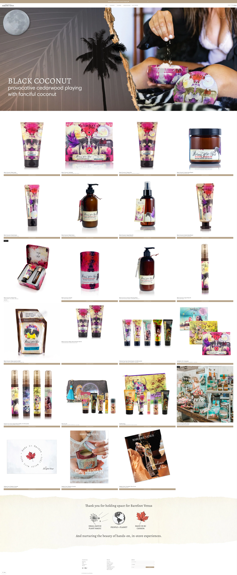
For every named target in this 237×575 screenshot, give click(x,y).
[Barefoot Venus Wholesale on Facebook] (83, 568)
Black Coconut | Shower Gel (125, 172)
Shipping (84, 561)
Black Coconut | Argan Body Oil (126, 235)
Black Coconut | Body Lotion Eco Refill (12, 361)
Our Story (108, 561)
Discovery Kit (64, 423)
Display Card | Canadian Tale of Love (127, 486)
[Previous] (89, 1)
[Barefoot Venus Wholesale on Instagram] (85, 568)
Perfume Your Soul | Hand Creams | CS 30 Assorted (130, 361)
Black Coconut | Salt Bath (67, 172)
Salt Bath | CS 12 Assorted (183, 361)
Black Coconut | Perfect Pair (10, 297)
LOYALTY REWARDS (135, 5)
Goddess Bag (122, 423)
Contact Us (84, 564)
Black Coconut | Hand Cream (10, 235)
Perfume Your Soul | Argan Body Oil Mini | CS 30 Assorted (16, 423)
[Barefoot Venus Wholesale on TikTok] (86, 568)
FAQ (83, 563)
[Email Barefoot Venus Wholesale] (82, 568)
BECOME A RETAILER (127, 5)
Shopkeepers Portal (110, 566)
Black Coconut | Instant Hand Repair (185, 172)
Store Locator (109, 569)
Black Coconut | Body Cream (68, 235)
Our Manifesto (109, 564)
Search (83, 565)
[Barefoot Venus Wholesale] (8, 5)
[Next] (147, 1)
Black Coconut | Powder (67, 297)
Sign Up (149, 567)
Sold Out (6, 301)
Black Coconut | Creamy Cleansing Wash (128, 297)
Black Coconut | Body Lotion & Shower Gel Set (72, 341)
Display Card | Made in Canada (11, 486)
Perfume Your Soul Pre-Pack (183, 423)
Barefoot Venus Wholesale (88, 573)
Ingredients (109, 565)
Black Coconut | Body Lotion (10, 172)
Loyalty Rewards (110, 568)
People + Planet (110, 563)
